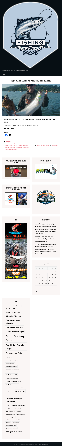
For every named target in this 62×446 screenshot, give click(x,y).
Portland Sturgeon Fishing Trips (10, 411)
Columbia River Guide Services (10, 363)
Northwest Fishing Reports (18, 405)
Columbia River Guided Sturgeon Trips (11, 360)
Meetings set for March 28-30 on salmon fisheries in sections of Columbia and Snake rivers (29, 120)
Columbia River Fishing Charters (13, 312)
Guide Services (20, 391)
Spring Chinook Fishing (17, 419)
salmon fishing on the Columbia (10, 414)
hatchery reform (8, 395)
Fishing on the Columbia (19, 387)
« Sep (36, 291)
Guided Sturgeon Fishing (9, 391)
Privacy (32, 444)
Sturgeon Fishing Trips (16, 422)
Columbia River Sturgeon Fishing (13, 381)
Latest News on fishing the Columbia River (14, 400)
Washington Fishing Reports (14, 431)
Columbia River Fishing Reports (12, 143)
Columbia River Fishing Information (13, 321)
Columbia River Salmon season (12, 378)
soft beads (17, 417)
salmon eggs (19, 411)
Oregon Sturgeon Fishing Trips (17, 408)
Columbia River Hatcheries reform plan (11, 366)
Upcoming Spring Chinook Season (22, 147)
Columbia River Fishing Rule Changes (15, 347)
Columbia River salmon (9, 371)
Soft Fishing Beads (8, 419)
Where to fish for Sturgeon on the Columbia (12, 435)
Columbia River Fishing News (14, 327)
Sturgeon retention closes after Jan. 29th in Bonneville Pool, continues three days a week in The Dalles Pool (45, 251)
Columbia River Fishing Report (15, 331)
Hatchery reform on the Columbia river (18, 395)
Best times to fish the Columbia (16, 305)
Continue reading (9, 128)
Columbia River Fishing (11, 309)
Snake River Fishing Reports (10, 147)
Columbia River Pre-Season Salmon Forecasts (13, 145)
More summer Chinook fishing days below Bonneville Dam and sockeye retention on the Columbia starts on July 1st (45, 239)
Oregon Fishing (8, 408)
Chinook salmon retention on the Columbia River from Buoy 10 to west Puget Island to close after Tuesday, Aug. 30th (45, 231)
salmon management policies (21, 414)
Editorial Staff (8, 141)
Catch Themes (45, 444)
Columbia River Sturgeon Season (12, 385)
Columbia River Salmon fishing (12, 375)
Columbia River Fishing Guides (13, 316)
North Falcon (25, 145)
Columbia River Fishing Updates (14, 355)
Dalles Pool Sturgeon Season (10, 387)
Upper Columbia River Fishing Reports (12, 149)
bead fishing (7, 305)
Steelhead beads (8, 422)
